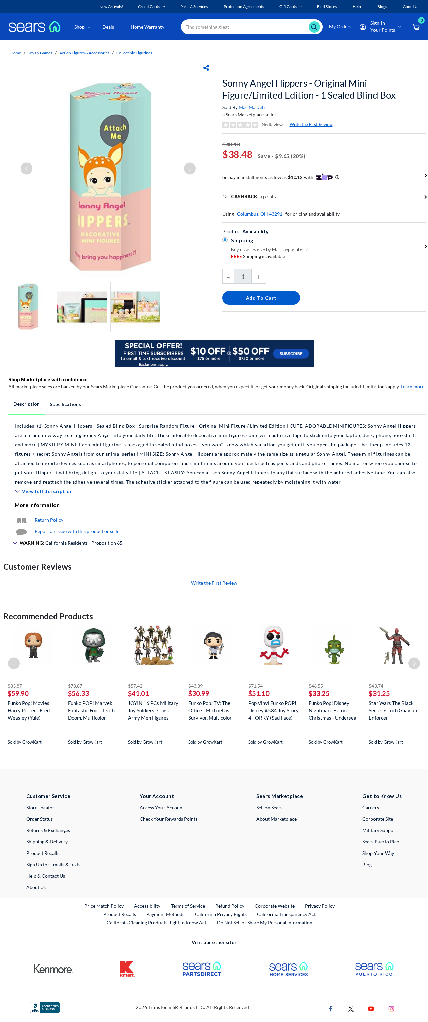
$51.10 (259, 693)
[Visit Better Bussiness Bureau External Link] (45, 1007)
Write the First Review (311, 124)
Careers (370, 807)
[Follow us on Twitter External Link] (351, 1008)
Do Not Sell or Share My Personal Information (264, 922)
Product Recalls (42, 853)
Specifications (65, 404)
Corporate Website (275, 906)
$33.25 (319, 693)
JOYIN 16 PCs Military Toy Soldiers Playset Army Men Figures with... (153, 710)
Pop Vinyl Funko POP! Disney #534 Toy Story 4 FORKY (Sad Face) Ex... (273, 710)
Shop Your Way (378, 853)
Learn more (412, 386)
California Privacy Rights (221, 914)
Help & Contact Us (45, 876)
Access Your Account (162, 807)
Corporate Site (377, 819)
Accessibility (147, 906)
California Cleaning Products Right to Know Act (156, 922)
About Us (36, 887)
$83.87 (15, 686)
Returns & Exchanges (48, 830)
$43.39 (195, 686)
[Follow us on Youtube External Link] (371, 1008)
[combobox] (252, 26)
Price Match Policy (104, 906)
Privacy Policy (320, 906)
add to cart (261, 298)
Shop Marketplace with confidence (48, 379)
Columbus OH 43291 (259, 214)
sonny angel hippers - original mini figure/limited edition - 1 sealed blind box (309, 89)
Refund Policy (229, 906)
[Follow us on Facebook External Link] (331, 1008)
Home (15, 52)
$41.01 (138, 693)
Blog (367, 864)
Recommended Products (48, 616)
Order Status (39, 819)
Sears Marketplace (279, 796)
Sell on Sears (269, 807)
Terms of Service (188, 906)
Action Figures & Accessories (84, 52)
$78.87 (75, 686)
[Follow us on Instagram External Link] (391, 1008)
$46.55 (316, 686)
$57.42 (135, 686)
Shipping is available (258, 256)
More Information (37, 505)
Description (26, 404)
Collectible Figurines (134, 52)
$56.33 (78, 693)
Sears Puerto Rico (380, 841)
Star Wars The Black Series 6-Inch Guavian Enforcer (393, 710)
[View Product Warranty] (21, 520)
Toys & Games (40, 52)
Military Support (379, 830)
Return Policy (49, 520)
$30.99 (198, 693)
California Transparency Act (286, 914)
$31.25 (379, 693)
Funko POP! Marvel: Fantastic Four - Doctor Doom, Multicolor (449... (93, 710)
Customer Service (48, 796)
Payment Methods (165, 914)
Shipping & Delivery (47, 841)
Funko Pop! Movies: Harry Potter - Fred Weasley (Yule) (29, 710)
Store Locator (40, 807)
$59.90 (18, 693)
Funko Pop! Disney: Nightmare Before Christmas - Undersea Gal (332, 710)
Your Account (157, 796)
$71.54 (255, 686)
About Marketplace (276, 819)
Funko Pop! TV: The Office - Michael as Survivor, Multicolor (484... (210, 710)
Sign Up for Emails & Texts (53, 864)
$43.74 (376, 686)
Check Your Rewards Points (168, 819)
